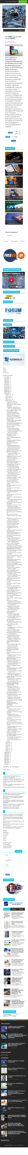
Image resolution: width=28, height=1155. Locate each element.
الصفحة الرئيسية (14, 241)
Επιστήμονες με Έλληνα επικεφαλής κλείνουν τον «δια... (12, 527)
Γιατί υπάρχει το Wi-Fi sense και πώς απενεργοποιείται (14, 692)
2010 (8, 758)
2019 (8, 387)
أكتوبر (9, 397)
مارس (9, 748)
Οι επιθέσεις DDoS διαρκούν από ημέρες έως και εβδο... (14, 431)
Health (4, 838)
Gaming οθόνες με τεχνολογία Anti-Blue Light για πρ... (13, 464)
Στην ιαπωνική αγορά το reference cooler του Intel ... (14, 671)
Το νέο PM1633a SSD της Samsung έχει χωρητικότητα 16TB (13, 641)
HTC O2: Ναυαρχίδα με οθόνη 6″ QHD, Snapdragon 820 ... (14, 541)
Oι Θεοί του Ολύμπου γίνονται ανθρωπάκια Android (13, 732)
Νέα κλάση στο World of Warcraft (14, 722)
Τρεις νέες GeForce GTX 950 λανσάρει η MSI (13, 426)
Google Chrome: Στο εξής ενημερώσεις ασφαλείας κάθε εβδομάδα (11, 776)
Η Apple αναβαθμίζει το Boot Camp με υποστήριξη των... (13, 690)
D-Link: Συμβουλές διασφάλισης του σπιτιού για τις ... (14, 720)
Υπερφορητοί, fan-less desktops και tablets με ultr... (14, 655)
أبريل (9, 746)
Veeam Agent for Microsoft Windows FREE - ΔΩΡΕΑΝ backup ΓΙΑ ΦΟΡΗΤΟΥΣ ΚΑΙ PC (16, 1044)
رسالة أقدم (22, 241)
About (4, 369)
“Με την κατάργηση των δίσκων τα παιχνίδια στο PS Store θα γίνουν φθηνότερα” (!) (13, 827)
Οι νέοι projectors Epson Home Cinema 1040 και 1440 (14, 410)
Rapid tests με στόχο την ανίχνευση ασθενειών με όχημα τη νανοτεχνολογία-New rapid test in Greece (16, 1092)
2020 (8, 385)
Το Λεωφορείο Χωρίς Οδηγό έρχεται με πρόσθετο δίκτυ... (13, 614)
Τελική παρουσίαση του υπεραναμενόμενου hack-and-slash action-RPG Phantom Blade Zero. (13, 818)
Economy (5, 835)
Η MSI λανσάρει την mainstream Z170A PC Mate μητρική (14, 593)
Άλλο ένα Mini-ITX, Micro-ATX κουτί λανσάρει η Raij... (14, 645)
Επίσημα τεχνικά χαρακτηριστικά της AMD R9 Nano (14, 441)
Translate (14, 1016)
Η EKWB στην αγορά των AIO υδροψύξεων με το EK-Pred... (14, 698)
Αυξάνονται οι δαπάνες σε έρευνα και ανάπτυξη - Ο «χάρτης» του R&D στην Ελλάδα (13, 779)
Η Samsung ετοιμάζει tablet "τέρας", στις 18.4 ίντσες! (13, 524)
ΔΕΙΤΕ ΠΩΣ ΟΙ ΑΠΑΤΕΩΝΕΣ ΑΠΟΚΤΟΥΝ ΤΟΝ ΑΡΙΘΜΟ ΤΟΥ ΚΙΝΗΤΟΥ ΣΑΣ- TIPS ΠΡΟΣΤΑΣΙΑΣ (16, 1124)
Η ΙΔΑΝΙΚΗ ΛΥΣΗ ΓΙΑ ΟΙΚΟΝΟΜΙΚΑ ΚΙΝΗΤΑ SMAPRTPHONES (16, 1027)
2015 (8, 393)
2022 (8, 383)
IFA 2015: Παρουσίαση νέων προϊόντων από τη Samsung (13, 416)
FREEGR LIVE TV (7, 843)
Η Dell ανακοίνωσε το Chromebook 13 (12, 612)
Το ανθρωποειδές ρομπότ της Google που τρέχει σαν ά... (13, 636)
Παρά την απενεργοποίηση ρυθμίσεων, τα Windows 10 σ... (14, 638)
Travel (4, 840)
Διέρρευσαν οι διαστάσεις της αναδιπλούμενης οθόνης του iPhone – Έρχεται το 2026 (13, 805)
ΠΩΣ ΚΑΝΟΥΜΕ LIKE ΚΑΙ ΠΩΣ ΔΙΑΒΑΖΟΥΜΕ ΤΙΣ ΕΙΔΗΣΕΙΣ (14, 548)
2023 (8, 381)
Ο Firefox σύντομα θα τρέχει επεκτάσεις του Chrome (13, 521)
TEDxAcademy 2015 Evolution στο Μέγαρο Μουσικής (14, 560)
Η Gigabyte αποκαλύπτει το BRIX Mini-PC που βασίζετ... (14, 729)
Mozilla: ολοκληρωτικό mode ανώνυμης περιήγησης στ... (13, 630)
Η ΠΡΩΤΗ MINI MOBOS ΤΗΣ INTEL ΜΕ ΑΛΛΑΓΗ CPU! (13, 533)
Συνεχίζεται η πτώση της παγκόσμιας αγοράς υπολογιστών (12, 435)
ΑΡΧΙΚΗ (5, 830)
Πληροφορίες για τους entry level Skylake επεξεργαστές (14, 457)
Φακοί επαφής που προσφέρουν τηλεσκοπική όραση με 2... (14, 737)
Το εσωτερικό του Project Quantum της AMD (12, 459)
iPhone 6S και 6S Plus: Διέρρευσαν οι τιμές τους (12, 402)
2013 (8, 754)
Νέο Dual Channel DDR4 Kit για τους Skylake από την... (14, 588)
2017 (8, 390)
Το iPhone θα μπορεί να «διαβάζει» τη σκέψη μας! (12, 647)
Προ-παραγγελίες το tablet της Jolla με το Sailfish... (13, 568)
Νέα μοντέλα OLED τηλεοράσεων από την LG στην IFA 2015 (14, 424)
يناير (9, 751)
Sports (4, 837)
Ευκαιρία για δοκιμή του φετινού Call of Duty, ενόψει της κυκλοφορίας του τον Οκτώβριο (13, 815)
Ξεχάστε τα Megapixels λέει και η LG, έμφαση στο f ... (14, 604)
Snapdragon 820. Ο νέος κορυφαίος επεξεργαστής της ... (14, 715)
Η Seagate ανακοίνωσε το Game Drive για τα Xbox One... (14, 695)
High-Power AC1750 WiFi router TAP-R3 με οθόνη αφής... (14, 661)
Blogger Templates (9, 1145)
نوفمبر (9, 396)
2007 (8, 762)
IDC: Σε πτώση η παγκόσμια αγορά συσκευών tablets (13, 544)
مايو (9, 745)
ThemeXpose (20, 1145)
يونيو (9, 743)
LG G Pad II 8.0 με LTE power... (14, 681)
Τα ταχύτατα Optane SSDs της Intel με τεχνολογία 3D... (14, 576)
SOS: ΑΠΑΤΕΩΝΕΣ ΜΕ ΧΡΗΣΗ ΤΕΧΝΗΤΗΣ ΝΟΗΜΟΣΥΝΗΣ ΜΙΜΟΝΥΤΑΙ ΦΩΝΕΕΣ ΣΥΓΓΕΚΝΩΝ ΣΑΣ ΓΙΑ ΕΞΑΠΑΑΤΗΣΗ (17, 1036)
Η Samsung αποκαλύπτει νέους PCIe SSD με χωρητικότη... (14, 674)
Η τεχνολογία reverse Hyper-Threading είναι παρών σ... (13, 606)
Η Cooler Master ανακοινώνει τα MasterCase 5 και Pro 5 (14, 509)
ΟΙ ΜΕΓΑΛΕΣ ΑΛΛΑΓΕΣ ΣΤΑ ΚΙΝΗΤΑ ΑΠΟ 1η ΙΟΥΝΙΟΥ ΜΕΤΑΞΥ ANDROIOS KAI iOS (17, 1116)
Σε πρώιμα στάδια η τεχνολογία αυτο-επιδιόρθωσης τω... (14, 617)
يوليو (9, 742)
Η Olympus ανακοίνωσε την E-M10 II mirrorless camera (14, 449)
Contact (5, 371)
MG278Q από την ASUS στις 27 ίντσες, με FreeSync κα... (14, 519)
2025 (8, 378)
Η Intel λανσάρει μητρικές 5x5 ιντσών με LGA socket (13, 475)
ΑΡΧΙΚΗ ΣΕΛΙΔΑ (7, 847)
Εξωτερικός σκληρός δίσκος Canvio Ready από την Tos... (13, 446)
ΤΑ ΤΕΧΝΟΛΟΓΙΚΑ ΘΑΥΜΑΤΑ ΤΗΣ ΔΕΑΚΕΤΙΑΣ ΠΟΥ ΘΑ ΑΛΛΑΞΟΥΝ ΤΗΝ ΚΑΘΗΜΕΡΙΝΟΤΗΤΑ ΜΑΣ (17, 1132)
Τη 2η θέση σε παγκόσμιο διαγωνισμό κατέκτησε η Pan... (14, 507)
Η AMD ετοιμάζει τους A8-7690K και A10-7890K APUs (14, 421)
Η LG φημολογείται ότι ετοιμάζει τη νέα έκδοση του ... (14, 628)
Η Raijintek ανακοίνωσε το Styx (14, 505)
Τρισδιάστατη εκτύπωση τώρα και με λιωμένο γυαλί (14, 530)
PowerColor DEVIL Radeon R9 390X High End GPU (13, 658)
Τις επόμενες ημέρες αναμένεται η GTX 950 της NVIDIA (14, 735)
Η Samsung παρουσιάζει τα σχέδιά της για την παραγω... (13, 429)
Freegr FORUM (6, 844)
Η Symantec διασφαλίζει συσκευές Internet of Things (13, 413)
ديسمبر (9, 394)
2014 (8, 752)
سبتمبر (9, 399)
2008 (8, 761)
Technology (5, 833)
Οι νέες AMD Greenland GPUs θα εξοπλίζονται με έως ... (14, 500)
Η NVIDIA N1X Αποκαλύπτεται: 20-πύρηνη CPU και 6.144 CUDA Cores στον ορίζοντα (14, 794)
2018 (8, 388)
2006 (6, 764)
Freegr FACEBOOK (7, 846)
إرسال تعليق (9, 235)
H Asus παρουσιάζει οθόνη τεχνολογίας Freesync (13, 570)
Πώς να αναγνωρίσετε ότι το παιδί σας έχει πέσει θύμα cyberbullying (17, 1101)
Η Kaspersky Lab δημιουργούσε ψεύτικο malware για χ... (14, 663)
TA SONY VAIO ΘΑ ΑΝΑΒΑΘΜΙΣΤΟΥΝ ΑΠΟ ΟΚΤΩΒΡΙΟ (12, 703)
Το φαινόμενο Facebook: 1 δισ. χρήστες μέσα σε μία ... (14, 454)
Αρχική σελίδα (6, 769)
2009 (8, 759)
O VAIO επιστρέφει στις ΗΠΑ (13, 586)
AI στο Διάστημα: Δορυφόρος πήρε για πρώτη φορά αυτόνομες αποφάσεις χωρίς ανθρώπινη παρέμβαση (13, 801)
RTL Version (6, 372)
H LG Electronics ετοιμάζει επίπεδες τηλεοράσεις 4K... (13, 467)
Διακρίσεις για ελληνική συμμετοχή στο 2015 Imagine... (14, 601)
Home (4, 368)
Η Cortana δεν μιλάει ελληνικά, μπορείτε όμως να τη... (14, 709)
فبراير (9, 749)
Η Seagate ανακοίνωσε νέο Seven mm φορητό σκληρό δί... (14, 408)
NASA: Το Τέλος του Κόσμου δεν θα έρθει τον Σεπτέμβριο (14, 562)
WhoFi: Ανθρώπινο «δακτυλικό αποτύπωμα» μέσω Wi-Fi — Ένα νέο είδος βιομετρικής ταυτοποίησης (13, 797)
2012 (8, 755)
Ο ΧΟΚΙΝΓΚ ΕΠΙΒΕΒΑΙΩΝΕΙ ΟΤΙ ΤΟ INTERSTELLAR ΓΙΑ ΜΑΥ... (14, 491)
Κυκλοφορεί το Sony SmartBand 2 (14, 545)
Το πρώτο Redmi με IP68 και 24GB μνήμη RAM (14, 787)
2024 (8, 380)
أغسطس (10, 400)
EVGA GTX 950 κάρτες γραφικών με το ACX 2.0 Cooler (14, 550)
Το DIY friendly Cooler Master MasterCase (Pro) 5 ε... (13, 609)
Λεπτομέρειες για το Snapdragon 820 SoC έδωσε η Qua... (14, 679)
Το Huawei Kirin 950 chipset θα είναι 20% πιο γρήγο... (14, 573)
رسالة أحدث (5, 241)
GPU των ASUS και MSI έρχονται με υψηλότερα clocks (16, 1069)
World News (5, 832)
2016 (8, 391)
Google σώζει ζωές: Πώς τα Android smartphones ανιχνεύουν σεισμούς (11, 807)
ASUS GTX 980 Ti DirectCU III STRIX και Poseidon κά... (14, 538)
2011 (8, 756)
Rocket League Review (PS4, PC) (14, 555)
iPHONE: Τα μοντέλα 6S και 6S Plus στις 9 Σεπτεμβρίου (14, 451)
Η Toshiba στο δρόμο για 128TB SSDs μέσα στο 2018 (14, 478)
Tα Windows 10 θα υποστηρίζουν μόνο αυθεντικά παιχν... (14, 622)
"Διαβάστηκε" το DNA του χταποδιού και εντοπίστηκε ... (13, 687)
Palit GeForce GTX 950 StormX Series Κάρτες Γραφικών (14, 462)
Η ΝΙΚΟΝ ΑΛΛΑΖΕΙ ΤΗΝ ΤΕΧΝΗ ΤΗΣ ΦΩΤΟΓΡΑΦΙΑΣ (14, 669)
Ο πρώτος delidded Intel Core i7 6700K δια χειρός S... (14, 727)
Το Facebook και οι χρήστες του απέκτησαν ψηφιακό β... (14, 470)
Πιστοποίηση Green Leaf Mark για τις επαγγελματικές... (14, 633)
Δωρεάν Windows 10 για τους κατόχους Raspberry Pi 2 (13, 590)
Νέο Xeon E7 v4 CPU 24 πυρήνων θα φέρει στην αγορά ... (14, 515)
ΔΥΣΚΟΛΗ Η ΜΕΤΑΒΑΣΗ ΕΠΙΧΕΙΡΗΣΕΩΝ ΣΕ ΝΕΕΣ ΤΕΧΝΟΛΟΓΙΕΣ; (13, 684)
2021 (8, 384)
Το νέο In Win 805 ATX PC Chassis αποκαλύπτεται (13, 480)
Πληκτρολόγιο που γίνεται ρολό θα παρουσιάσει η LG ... (14, 472)
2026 (8, 377)
